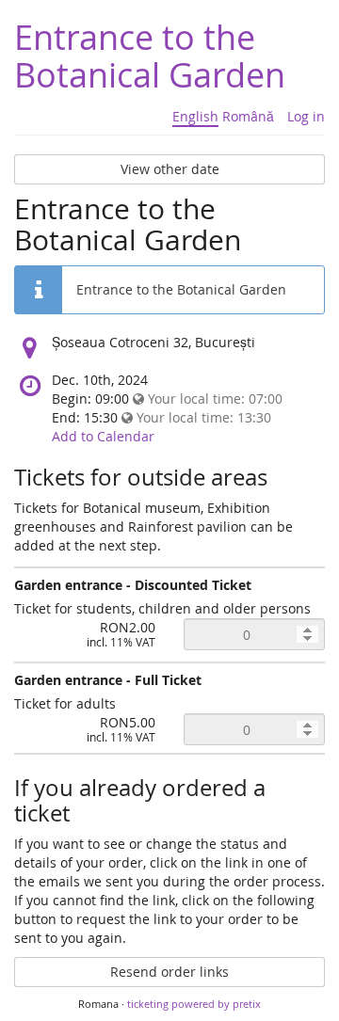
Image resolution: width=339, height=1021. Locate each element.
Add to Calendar (103, 436)
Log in (306, 116)
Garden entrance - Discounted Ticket (132, 585)
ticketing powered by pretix (194, 1004)
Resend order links (169, 972)
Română (248, 116)
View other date (170, 169)
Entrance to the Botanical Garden (149, 55)
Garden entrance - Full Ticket (108, 680)
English (195, 116)
